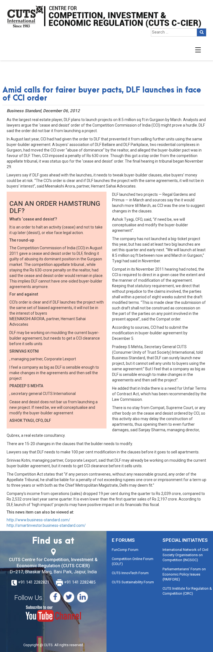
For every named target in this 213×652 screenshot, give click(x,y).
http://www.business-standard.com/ (38, 520)
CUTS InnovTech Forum (130, 573)
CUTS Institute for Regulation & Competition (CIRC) (187, 591)
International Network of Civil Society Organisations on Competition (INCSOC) (185, 555)
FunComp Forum (125, 550)
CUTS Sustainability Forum (133, 582)
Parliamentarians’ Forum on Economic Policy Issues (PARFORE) (184, 574)
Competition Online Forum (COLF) (132, 561)
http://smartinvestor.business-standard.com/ (46, 525)
